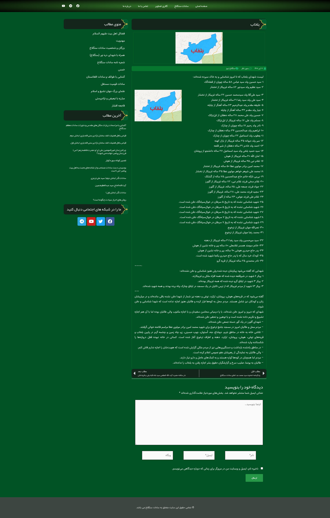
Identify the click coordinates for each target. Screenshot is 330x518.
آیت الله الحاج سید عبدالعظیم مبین (110, 185)
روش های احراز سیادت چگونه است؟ (109, 199)
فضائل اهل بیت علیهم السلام (109, 33)
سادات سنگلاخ (181, 6)
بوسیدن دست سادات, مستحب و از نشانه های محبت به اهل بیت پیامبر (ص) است (97, 169)
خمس (121, 69)
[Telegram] (70, 5)
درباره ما (127, 6)
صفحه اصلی (201, 6)
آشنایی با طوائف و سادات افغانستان (105, 77)
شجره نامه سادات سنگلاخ (111, 62)
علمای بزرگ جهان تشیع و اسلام (108, 91)
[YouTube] (63, 5)
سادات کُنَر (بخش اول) (116, 192)
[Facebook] (77, 5)
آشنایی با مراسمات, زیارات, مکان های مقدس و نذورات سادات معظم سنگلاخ (96, 127)
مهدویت (120, 41)
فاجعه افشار (118, 105)
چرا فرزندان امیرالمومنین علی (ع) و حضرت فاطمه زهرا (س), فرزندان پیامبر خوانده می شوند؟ (99, 152)
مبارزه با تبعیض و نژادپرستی (110, 98)
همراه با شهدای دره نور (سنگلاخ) (107, 55)
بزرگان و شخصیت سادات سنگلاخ (107, 48)
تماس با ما (143, 6)
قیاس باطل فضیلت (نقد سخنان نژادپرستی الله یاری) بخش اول (98, 142)
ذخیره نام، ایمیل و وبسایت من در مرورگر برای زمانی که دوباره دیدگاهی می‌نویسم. (215, 469)
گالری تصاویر (161, 6)
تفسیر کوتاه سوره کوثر (116, 160)
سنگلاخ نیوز (230, 68)
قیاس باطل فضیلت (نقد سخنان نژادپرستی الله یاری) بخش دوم (98, 135)
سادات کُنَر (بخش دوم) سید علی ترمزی (108, 178)
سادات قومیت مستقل (113, 84)
